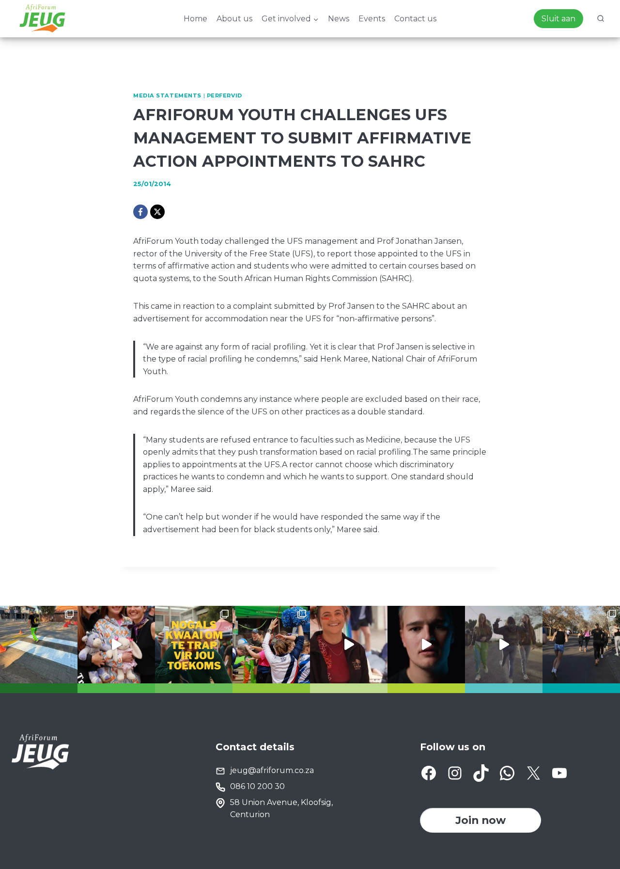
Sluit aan (558, 18)
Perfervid (224, 95)
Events (371, 18)
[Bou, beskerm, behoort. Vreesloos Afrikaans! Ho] (503, 644)
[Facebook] (140, 212)
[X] (157, 212)
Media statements (167, 95)
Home (195, 18)
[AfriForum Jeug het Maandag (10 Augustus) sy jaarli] (349, 644)
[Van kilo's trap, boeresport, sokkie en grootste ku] (271, 644)
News (338, 18)
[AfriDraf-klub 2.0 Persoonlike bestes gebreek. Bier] (581, 644)
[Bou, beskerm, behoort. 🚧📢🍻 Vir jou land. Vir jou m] (426, 644)
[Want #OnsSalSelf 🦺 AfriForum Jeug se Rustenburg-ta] (39, 644)
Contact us (415, 18)
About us (234, 18)
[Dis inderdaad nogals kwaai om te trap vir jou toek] (193, 644)
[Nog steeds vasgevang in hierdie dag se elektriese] (116, 644)
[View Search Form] (600, 19)
